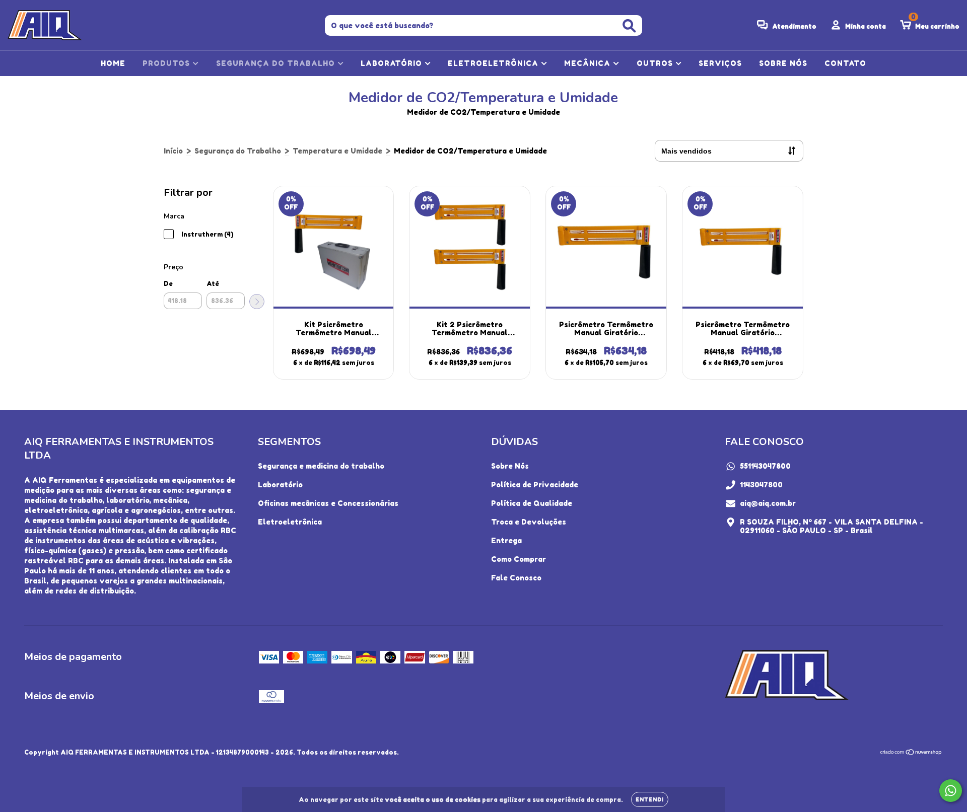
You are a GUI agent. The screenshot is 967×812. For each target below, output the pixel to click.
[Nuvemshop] (911, 753)
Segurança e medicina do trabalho (321, 466)
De (168, 283)
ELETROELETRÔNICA (494, 63)
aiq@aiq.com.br (768, 503)
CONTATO (845, 63)
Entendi (650, 799)
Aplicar (256, 301)
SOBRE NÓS (783, 63)
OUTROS (656, 63)
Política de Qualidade (531, 503)
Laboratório (280, 484)
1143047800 (761, 484)
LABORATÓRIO (393, 63)
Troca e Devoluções (528, 522)
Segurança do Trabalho (237, 150)
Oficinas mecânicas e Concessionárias (328, 503)
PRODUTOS (167, 63)
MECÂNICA (588, 63)
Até (212, 283)
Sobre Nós (510, 466)
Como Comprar (518, 559)
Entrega (506, 540)
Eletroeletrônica (290, 522)
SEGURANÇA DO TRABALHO (276, 63)
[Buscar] (629, 26)
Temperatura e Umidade (337, 150)
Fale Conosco (516, 577)
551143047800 (765, 466)
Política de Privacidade (534, 484)
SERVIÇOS (720, 63)
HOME (113, 63)
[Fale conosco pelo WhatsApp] (950, 790)
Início (173, 150)
